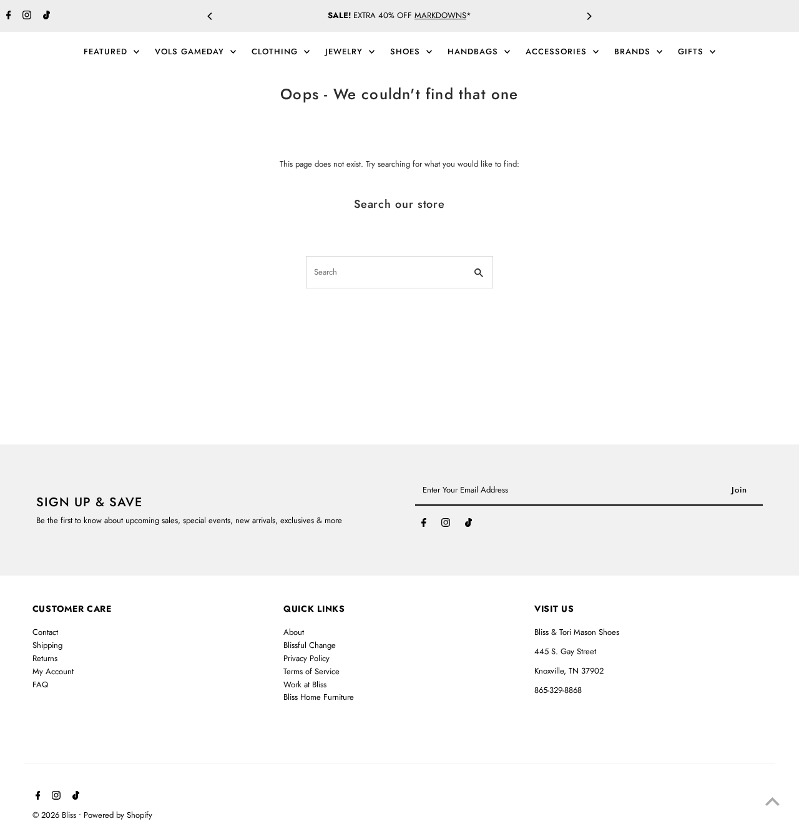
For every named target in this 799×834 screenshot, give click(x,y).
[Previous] (210, 16)
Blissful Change (309, 645)
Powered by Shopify (118, 815)
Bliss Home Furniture (318, 697)
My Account (53, 671)
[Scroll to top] (772, 801)
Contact (45, 632)
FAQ (40, 684)
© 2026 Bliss (55, 815)
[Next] (588, 16)
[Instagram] (25, 16)
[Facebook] (7, 16)
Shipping (47, 645)
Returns (44, 658)
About (293, 632)
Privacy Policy (306, 658)
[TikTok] (45, 16)
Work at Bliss (304, 684)
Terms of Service (311, 671)
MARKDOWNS (440, 15)
